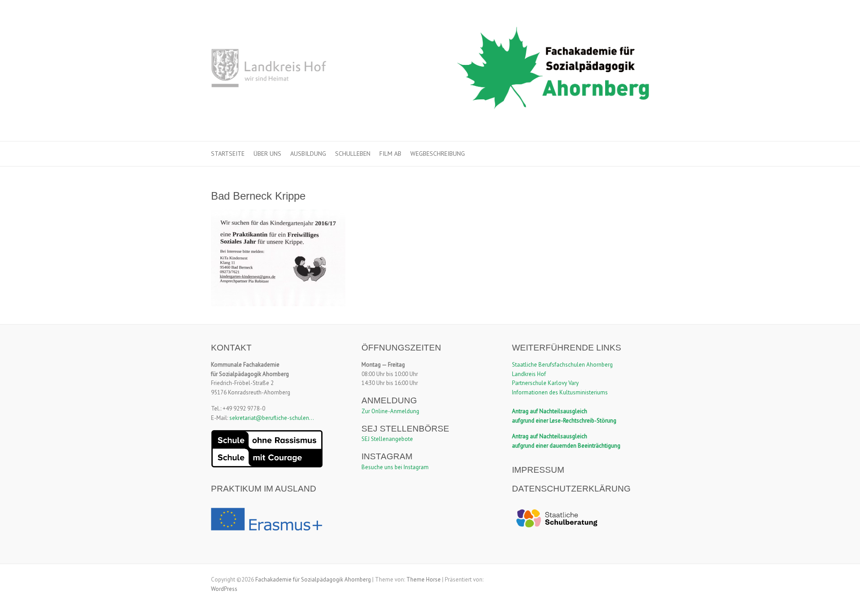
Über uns (267, 154)
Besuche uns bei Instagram (395, 467)
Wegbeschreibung (437, 154)
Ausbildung (308, 154)
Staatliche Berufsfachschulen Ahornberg (562, 364)
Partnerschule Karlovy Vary (545, 383)
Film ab (390, 154)
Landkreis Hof (529, 374)
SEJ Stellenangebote (387, 439)
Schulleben (352, 154)
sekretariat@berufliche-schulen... (271, 418)
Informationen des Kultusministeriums (560, 392)
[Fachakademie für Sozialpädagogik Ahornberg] (430, 70)
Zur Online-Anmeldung (390, 411)
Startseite (228, 154)
